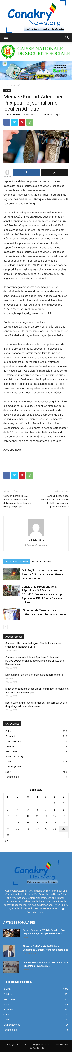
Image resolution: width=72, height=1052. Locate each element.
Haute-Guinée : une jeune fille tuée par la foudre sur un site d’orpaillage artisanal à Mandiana (36, 704)
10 (8, 816)
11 (17, 816)
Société (16, 85)
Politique (10, 756)
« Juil (5, 840)
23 (63, 822)
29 (54, 828)
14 (45, 816)
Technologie (12, 776)
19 (28, 822)
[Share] (26, 172)
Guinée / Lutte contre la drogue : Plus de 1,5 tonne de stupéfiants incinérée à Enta (42, 574)
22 (54, 822)
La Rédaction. (14, 114)
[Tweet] (54, 172)
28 (45, 828)
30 (63, 828)
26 (28, 828)
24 (8, 828)
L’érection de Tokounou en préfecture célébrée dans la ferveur (34, 676)
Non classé (11, 751)
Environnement (13, 741)
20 (37, 822)
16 (63, 816)
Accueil (6, 85)
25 (17, 828)
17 (8, 822)
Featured (10, 746)
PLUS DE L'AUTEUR (42, 561)
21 (45, 822)
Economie (10, 736)
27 (37, 828)
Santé (8, 761)
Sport (8, 771)
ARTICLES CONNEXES (16, 561)
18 (17, 822)
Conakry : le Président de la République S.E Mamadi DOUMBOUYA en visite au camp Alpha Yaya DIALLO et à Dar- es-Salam (42, 594)
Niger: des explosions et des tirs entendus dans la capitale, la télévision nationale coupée (37, 690)
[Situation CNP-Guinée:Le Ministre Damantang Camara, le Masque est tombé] (9, 951)
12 (28, 816)
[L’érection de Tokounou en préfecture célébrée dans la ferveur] (11, 614)
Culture (9, 731)
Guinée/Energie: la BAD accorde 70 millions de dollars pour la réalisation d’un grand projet (17, 501)
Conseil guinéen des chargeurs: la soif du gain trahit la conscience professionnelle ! (55, 501)
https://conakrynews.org (36, 545)
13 (37, 816)
